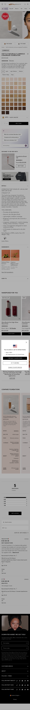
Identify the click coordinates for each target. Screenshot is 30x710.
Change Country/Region (15, 367)
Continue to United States (15, 358)
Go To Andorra (15, 363)
